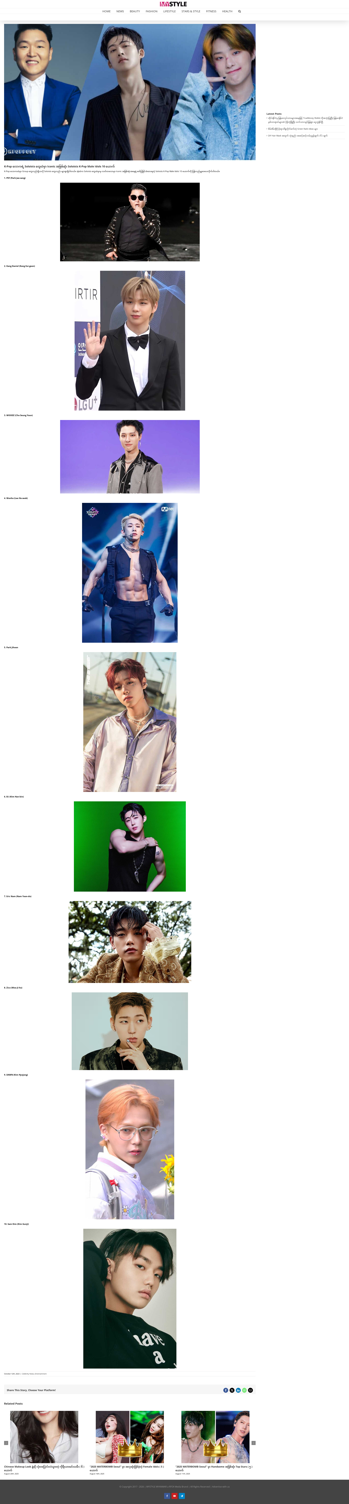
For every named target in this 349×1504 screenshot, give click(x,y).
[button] (239, 11)
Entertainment (41, 1374)
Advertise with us (221, 1486)
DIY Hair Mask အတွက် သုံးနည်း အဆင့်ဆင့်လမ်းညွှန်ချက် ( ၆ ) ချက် (298, 135)
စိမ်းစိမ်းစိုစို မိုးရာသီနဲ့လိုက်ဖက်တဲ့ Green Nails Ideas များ (293, 128)
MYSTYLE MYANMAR (156, 1486)
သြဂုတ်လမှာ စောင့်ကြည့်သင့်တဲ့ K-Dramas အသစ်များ (204, 1466)
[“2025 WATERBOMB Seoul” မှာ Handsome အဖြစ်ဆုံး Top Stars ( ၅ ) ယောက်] (44, 1412)
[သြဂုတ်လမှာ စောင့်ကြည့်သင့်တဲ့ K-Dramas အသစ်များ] (215, 1412)
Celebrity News (28, 1374)
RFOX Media (175, 1486)
